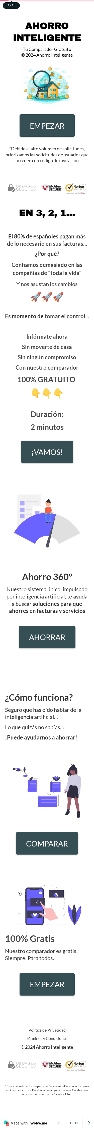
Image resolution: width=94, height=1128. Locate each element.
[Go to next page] (88, 1123)
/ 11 (73, 1123)
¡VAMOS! (47, 451)
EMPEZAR (47, 125)
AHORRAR (47, 637)
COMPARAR (47, 843)
